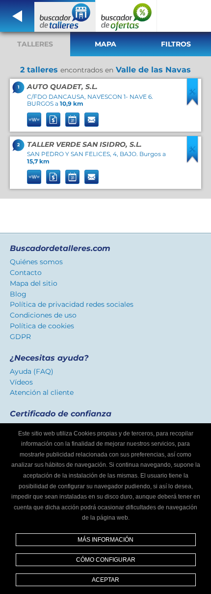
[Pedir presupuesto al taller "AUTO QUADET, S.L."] (53, 120)
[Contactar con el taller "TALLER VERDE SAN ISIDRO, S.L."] (91, 177)
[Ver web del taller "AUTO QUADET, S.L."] (34, 120)
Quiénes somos (36, 261)
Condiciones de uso (43, 315)
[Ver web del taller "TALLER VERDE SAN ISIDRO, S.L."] (34, 177)
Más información (105, 539)
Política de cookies (42, 325)
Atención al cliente (42, 392)
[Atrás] (17, 16)
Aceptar (105, 579)
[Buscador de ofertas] (126, 16)
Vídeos (21, 382)
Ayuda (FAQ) (31, 371)
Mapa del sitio (33, 283)
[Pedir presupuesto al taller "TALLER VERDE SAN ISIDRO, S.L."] (53, 177)
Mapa (105, 44)
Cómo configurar (105, 559)
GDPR (20, 336)
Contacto (26, 272)
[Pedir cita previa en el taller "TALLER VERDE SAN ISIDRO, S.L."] (72, 177)
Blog (18, 294)
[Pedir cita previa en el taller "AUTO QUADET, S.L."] (72, 120)
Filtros (176, 44)
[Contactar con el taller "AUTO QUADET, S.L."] (91, 120)
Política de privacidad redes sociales (71, 304)
